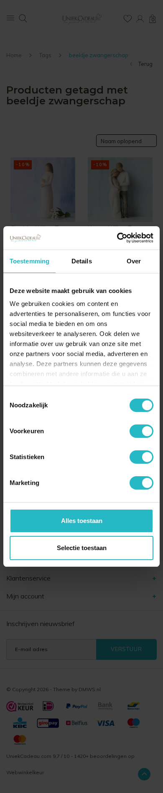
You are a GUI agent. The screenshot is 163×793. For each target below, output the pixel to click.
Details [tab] (81, 261)
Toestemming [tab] (29, 261)
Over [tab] (134, 261)
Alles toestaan (81, 520)
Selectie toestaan (82, 547)
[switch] (141, 431)
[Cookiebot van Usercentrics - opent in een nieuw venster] (117, 237)
